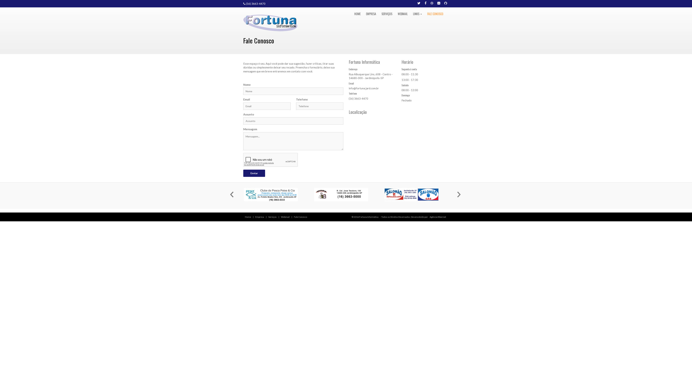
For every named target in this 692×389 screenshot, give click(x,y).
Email (246, 99)
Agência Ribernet (438, 217)
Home (357, 14)
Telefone (302, 99)
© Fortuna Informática (365, 217)
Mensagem (250, 129)
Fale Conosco (435, 14)
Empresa (371, 14)
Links (416, 14)
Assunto (248, 114)
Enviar (254, 173)
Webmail (403, 14)
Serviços (387, 14)
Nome (247, 84)
